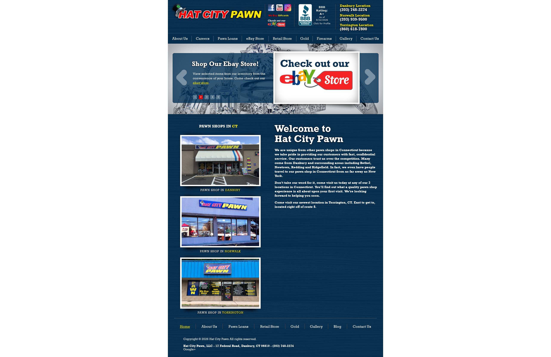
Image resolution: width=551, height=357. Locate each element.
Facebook (271, 7)
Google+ (189, 349)
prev (181, 77)
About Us (180, 38)
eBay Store (255, 38)
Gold (304, 38)
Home (185, 326)
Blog (337, 326)
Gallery (346, 38)
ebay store (201, 83)
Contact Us (370, 38)
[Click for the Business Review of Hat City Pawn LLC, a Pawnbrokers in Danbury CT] (315, 24)
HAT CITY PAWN (216, 11)
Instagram (287, 7)
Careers (202, 38)
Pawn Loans (228, 38)
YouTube (279, 7)
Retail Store (282, 38)
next (369, 77)
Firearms (324, 38)
